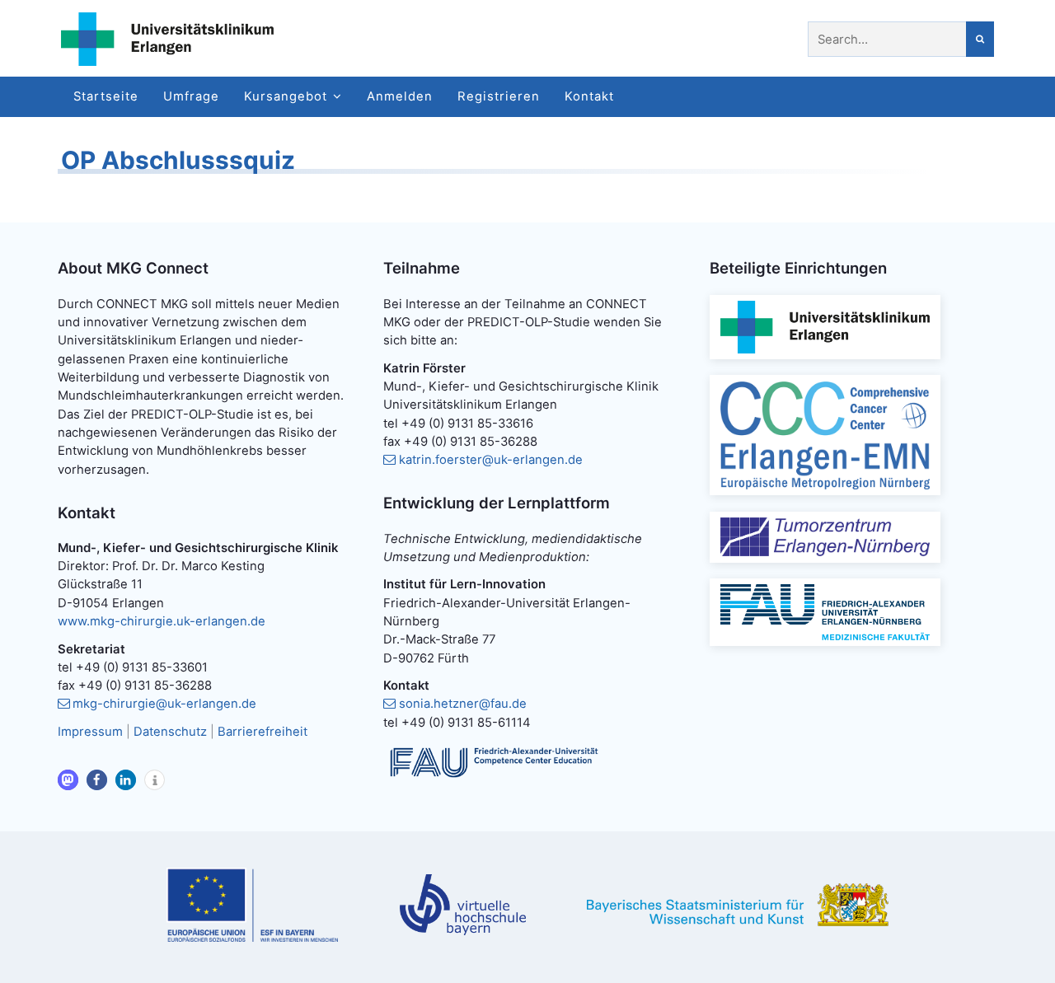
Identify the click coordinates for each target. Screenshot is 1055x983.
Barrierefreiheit (262, 731)
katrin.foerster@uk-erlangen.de (491, 459)
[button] (68, 780)
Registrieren (498, 96)
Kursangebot (285, 96)
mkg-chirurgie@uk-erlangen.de (164, 703)
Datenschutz (170, 731)
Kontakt (589, 96)
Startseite (105, 96)
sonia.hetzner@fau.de (463, 703)
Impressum (90, 731)
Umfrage (191, 96)
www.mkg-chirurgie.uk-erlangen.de (161, 621)
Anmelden (400, 96)
